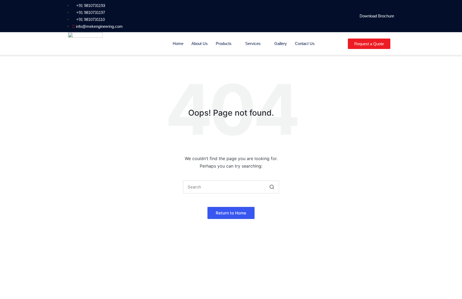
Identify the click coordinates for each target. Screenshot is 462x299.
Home (178, 43)
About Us (199, 43)
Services (253, 43)
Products (224, 43)
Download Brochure (377, 16)
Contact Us (305, 43)
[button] (271, 187)
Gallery (280, 43)
